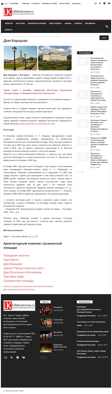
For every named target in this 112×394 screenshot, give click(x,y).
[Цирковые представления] (46, 347)
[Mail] (95, 3)
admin (79, 325)
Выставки (58, 332)
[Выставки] (46, 335)
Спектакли (58, 319)
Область (8, 30)
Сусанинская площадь (19, 281)
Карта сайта (65, 3)
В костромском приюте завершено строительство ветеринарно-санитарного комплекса (98, 63)
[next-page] (81, 171)
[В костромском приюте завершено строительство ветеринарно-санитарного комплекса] (83, 61)
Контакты (76, 3)
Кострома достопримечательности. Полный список (30, 36)
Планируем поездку (37, 23)
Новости (9, 23)
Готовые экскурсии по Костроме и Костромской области (28, 286)
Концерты (58, 307)
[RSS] (100, 3)
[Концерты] (46, 310)
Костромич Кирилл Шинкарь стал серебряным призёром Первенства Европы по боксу (99, 125)
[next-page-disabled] (45, 357)
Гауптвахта (11, 260)
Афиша (68, 23)
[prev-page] (78, 171)
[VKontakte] (109, 3)
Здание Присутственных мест (24, 268)
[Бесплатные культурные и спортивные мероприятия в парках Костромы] (83, 94)
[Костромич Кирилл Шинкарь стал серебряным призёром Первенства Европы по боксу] (83, 123)
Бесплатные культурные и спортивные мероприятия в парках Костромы (98, 95)
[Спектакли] (46, 323)
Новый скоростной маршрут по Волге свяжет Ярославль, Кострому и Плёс (98, 110)
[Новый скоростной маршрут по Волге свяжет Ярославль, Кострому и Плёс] (83, 110)
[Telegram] (104, 3)
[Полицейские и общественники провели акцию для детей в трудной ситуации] (83, 79)
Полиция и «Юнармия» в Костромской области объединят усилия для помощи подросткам (99, 159)
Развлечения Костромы (88, 341)
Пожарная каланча (17, 255)
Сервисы (78, 23)
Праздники (90, 23)
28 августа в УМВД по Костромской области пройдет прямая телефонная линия (99, 142)
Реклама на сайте (49, 3)
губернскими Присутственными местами (37, 124)
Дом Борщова (13, 264)
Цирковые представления (60, 345)
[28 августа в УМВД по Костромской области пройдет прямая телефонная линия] (83, 141)
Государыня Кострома (86, 315)
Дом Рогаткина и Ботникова (22, 272)
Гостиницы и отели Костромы (91, 321)
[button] (107, 26)
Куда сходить (55, 23)
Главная (25, 3)
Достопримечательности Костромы (19, 289)
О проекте (36, 3)
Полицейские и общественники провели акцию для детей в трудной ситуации (99, 80)
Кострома (20, 23)
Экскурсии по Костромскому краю (93, 331)
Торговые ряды (14, 276)
